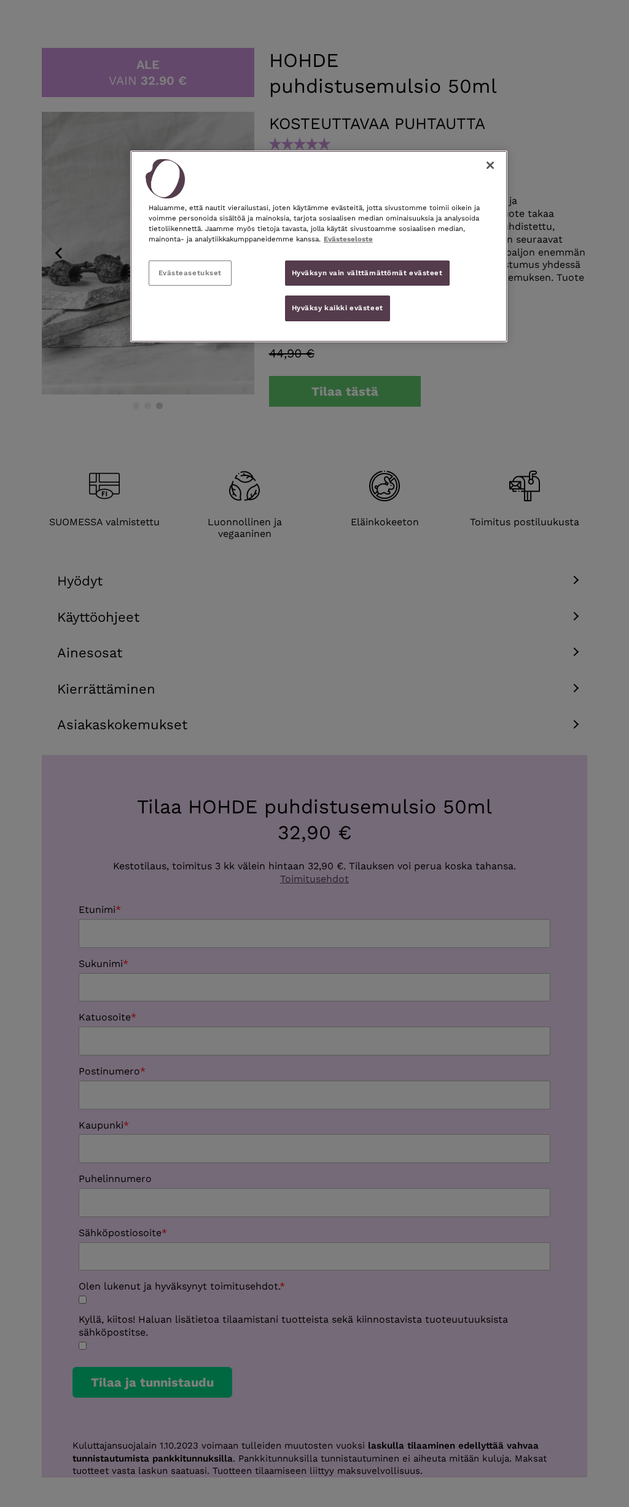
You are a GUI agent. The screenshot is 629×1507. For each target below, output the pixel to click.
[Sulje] (490, 165)
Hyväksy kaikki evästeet (337, 307)
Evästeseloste (348, 239)
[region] (318, 246)
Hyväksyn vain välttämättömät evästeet (367, 272)
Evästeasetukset (190, 272)
